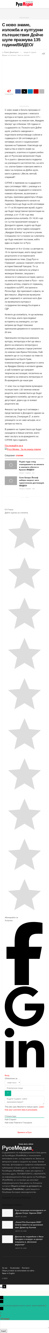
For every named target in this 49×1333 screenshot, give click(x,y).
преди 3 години (25, 489)
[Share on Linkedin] (30, 91)
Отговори (5, 1318)
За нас (4, 1267)
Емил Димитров (11, 52)
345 (33, 489)
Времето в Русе (25, 1132)
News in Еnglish (8, 1273)
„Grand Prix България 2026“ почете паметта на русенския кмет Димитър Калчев (29, 1225)
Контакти (25, 1267)
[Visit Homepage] (24, 4)
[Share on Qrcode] (36, 91)
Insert (3, 1331)
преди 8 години (30, 52)
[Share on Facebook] (18, 91)
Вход (7, 1075)
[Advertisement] (24, 11)
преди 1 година (25, 473)
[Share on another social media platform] (41, 91)
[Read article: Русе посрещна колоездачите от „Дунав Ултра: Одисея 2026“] (7, 1213)
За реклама (14, 1267)
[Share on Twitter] (24, 91)
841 (33, 473)
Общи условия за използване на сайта (18, 1270)
